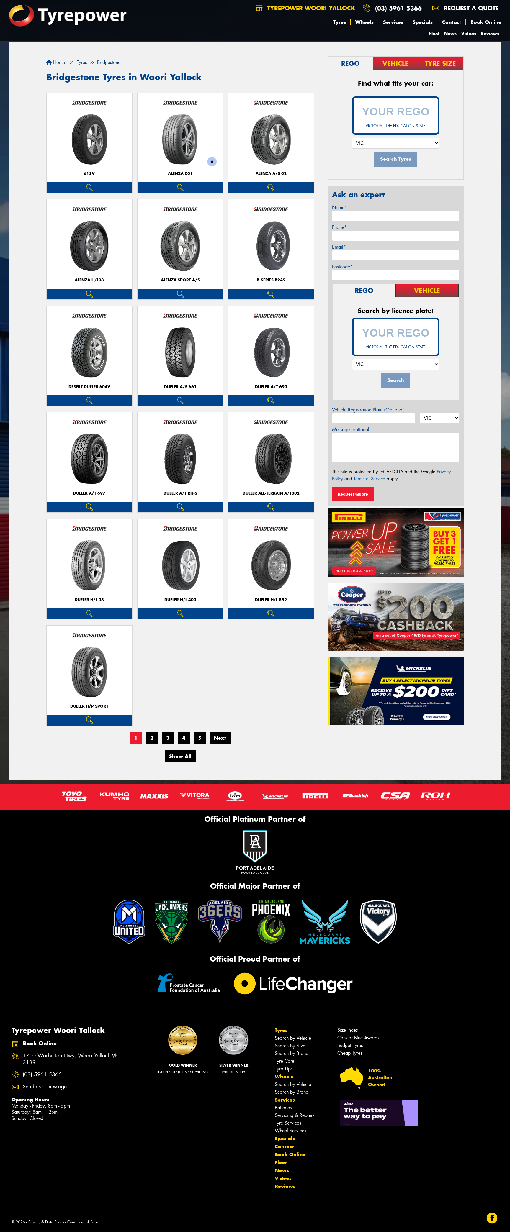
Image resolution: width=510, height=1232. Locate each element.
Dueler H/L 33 (89, 599)
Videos (468, 33)
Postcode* (342, 267)
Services (393, 22)
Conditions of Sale (82, 1222)
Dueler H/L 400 (180, 599)
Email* (339, 247)
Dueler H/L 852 (271, 599)
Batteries (283, 1108)
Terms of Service (369, 479)
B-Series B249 (271, 280)
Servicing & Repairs (294, 1115)
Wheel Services (290, 1131)
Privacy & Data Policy (46, 1222)
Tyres (339, 22)
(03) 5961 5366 (398, 8)
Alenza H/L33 (89, 280)
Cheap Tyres (349, 1053)
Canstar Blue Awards (358, 1038)
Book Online (485, 22)
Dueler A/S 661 (180, 386)
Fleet (434, 33)
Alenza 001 (180, 173)
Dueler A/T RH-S (180, 493)
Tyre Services (288, 1123)
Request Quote (353, 494)
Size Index (347, 1030)
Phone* (339, 227)
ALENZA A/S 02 (271, 173)
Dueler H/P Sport (89, 706)
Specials (423, 22)
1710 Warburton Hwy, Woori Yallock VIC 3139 (71, 1059)
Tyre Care (284, 1061)
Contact (451, 22)
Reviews (490, 33)
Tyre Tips (283, 1069)
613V (89, 173)
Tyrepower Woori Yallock (310, 8)
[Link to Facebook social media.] (492, 1218)
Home (58, 62)
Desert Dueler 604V (89, 386)
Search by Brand (291, 1053)
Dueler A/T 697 (89, 493)
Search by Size (290, 1046)
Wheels (364, 22)
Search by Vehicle (293, 1038)
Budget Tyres (350, 1045)
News (450, 33)
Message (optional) (351, 429)
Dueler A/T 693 (271, 386)
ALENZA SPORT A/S (180, 280)
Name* (339, 207)
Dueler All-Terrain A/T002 (271, 493)
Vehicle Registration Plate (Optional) (368, 410)
